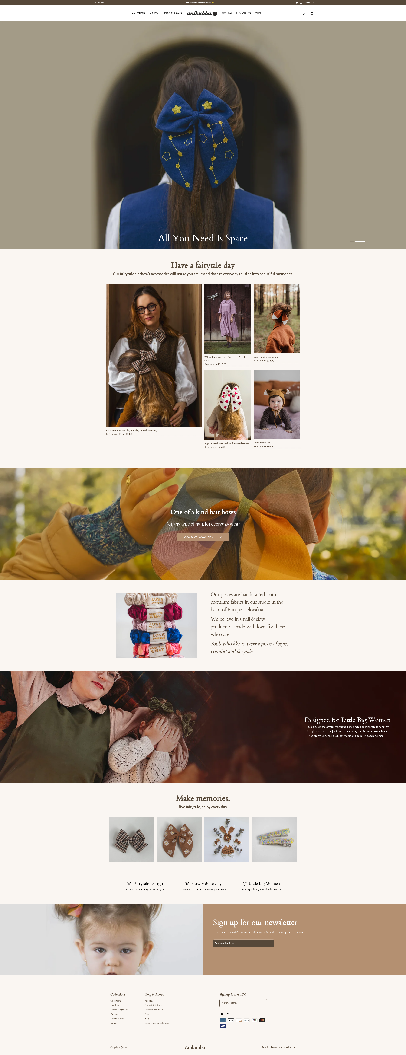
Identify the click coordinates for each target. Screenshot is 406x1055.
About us (149, 1001)
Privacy (148, 1014)
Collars (113, 1023)
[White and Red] (222, 436)
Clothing (114, 1014)
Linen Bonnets (117, 1018)
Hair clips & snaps (119, 1009)
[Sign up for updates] (270, 943)
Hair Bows (115, 1005)
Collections (115, 1001)
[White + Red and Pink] (228, 436)
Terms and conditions (155, 1009)
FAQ (147, 1018)
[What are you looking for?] (94, 13)
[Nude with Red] (234, 436)
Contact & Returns (153, 1005)
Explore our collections (198, 536)
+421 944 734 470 (97, 3)
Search (265, 1047)
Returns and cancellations (157, 1023)
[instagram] (301, 3)
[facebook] (297, 3)
